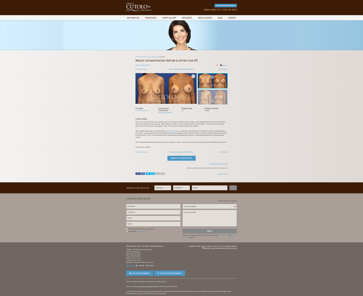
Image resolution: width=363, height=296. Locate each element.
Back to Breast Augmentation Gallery (181, 69)
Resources (187, 17)
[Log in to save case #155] (217, 65)
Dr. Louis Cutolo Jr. (141, 110)
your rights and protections (145, 286)
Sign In (224, 65)
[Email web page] (163, 173)
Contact (232, 17)
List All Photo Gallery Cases (218, 164)
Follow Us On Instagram (170, 273)
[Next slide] (212, 100)
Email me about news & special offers (141, 229)
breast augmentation (173, 131)
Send (209, 231)
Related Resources (156, 246)
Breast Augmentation (165, 112)
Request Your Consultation (225, 5)
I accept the (132, 231)
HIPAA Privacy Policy (133, 246)
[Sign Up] (233, 187)
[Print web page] (158, 173)
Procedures (151, 17)
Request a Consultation (181, 158)
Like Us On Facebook (140, 273)
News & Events (205, 17)
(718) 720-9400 (135, 256)
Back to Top (222, 174)
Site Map (145, 246)
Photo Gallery (169, 17)
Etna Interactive (231, 248)
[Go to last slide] (212, 76)
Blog (220, 17)
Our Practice (133, 17)
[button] (147, 69)
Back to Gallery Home (142, 65)
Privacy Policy (223, 235)
